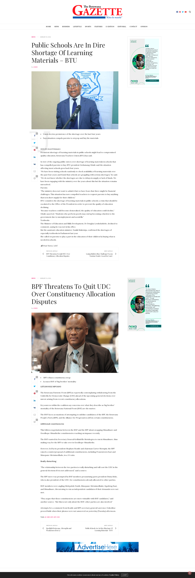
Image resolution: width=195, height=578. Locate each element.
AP (45, 517)
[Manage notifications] (190, 573)
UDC (58, 517)
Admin (35, 67)
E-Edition (110, 27)
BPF (51, 517)
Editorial (122, 27)
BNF (48, 517)
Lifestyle (77, 27)
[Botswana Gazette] (97, 11)
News (56, 27)
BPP (55, 517)
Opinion (143, 27)
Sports (88, 27)
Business (66, 27)
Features (98, 27)
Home (48, 27)
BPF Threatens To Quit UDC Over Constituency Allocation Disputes (73, 294)
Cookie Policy (114, 575)
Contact (133, 27)
